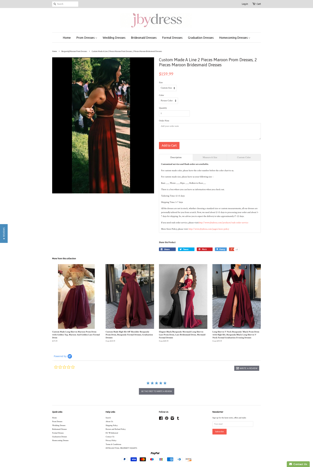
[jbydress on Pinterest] (166, 419)
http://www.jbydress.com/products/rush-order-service (223, 222)
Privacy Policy (111, 440)
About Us (109, 421)
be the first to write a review (156, 391)
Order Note (164, 120)
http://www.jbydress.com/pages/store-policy (209, 229)
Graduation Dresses (201, 37)
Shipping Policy (112, 425)
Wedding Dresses (114, 37)
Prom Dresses (85, 37)
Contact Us (110, 436)
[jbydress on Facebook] (161, 419)
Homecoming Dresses (233, 37)
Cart (259, 4)
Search (108, 418)
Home (67, 37)
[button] (246, 368)
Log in (245, 4)
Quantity (163, 108)
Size (161, 82)
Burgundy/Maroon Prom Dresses (74, 51)
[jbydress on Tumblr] (178, 419)
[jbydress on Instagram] (172, 419)
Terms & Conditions (113, 444)
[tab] (176, 157)
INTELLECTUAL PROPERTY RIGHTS (121, 448)
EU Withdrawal (112, 433)
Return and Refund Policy (116, 429)
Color (161, 95)
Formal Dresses (172, 37)
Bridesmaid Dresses (143, 37)
